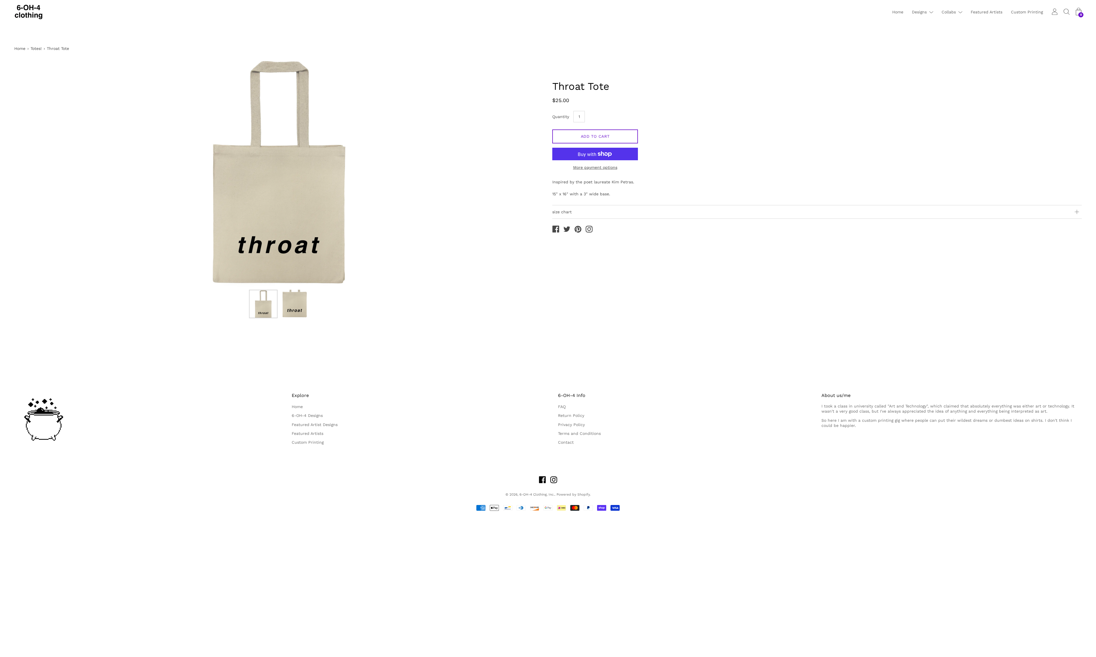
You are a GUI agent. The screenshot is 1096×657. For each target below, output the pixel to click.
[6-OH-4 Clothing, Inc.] (555, 229)
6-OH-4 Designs (307, 415)
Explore (300, 395)
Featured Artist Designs (315, 424)
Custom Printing (1027, 12)
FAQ (562, 406)
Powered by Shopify (573, 494)
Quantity (560, 116)
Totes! (36, 48)
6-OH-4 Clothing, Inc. (537, 494)
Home (897, 12)
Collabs (949, 12)
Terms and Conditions (579, 433)
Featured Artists (986, 12)
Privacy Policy (571, 424)
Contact (566, 442)
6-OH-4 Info (571, 395)
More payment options (595, 167)
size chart (562, 212)
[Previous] (28, 173)
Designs (919, 12)
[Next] (529, 173)
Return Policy (571, 415)
